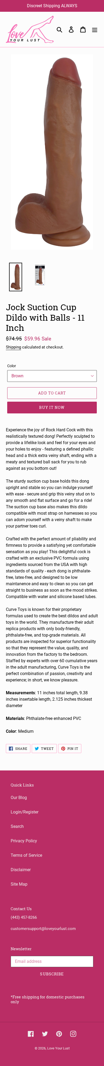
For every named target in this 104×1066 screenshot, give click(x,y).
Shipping (13, 347)
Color (11, 366)
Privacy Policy (24, 840)
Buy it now (52, 407)
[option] (13, 278)
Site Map (19, 884)
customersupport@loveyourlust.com (43, 928)
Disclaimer (21, 869)
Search (17, 826)
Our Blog (19, 797)
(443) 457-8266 (24, 917)
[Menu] (95, 29)
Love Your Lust (58, 1048)
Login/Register (24, 812)
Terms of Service (26, 855)
